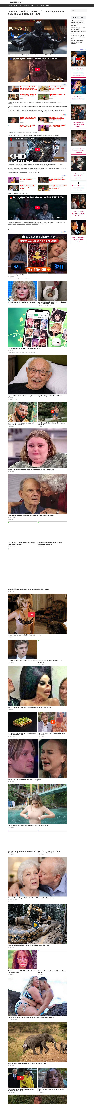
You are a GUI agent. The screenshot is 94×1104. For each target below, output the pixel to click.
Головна (10, 5)
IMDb (54, 102)
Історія (36, 5)
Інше (32, 5)
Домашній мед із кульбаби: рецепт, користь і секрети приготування (77, 42)
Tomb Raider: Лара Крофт (50, 222)
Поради (42, 5)
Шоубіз (21, 5)
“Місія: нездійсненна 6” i (32, 224)
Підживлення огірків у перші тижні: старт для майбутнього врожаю (78, 37)
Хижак (14, 224)
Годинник (16, 2)
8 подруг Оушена (21, 224)
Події (15, 5)
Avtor (16, 17)
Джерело (10, 229)
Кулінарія (26, 5)
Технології (48, 5)
